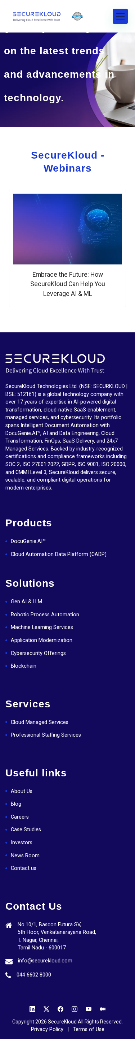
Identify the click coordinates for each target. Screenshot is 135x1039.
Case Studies (26, 830)
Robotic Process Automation (45, 615)
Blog (16, 804)
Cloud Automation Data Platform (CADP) (59, 554)
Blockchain (23, 666)
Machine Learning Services (42, 627)
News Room (25, 856)
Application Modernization (41, 640)
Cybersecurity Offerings (38, 653)
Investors (21, 843)
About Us (21, 791)
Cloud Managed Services (39, 722)
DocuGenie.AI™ (28, 541)
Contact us (23, 868)
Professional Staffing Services (46, 735)
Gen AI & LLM (26, 602)
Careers (20, 817)
